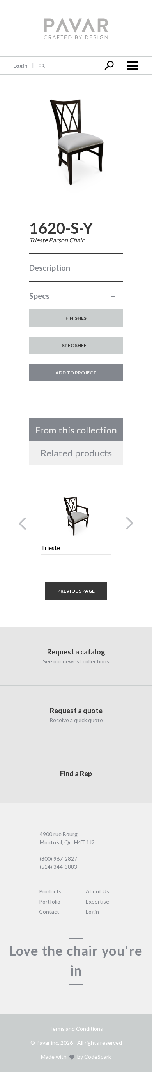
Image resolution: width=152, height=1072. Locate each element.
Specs (39, 295)
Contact (49, 911)
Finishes (76, 318)
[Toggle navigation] (132, 65)
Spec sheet (76, 345)
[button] (22, 523)
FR (41, 65)
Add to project (76, 372)
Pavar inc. (47, 1042)
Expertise (97, 901)
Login (20, 65)
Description (49, 267)
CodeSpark (97, 1056)
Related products (76, 452)
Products (50, 891)
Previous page (76, 591)
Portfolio (49, 901)
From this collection (76, 429)
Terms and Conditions (76, 1028)
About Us (97, 891)
